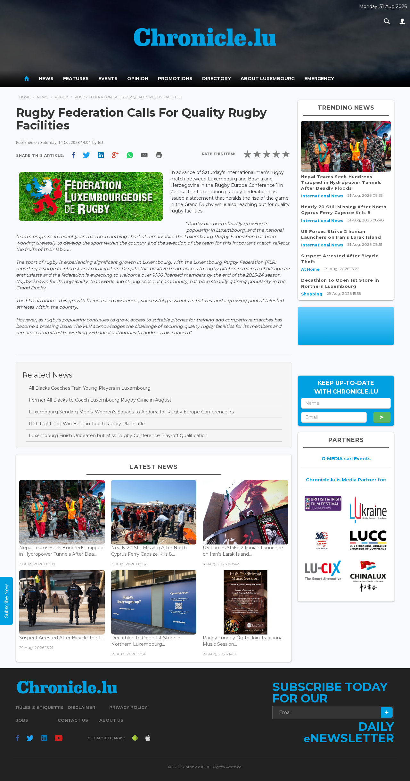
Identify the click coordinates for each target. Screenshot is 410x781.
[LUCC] (368, 540)
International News (322, 196)
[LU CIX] (323, 570)
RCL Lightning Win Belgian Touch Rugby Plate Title (87, 424)
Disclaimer (81, 707)
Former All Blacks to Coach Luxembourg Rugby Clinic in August (100, 400)
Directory (216, 78)
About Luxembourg (268, 78)
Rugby (61, 97)
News (46, 78)
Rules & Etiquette (39, 707)
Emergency (319, 78)
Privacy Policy (128, 707)
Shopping (311, 294)
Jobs (22, 720)
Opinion (137, 78)
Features (76, 78)
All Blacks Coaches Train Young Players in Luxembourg (90, 388)
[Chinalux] (368, 576)
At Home (310, 269)
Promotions (175, 78)
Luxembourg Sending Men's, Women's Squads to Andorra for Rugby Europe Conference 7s (131, 412)
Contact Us (73, 720)
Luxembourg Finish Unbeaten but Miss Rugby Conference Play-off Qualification (118, 435)
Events (108, 78)
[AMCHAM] (323, 540)
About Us (111, 720)
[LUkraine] (368, 509)
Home (24, 97)
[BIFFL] (323, 503)
